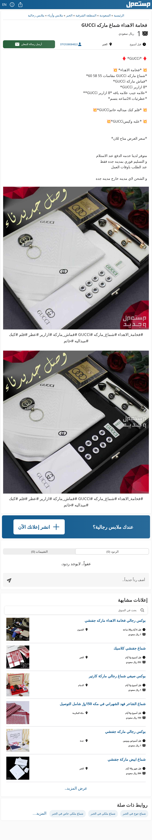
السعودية (105, 15)
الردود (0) (112, 551)
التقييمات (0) (39, 551)
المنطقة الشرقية (86, 15)
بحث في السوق (127, 610)
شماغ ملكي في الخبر (103, 813)
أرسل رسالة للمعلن (31, 44)
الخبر (69, 15)
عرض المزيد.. (76, 788)
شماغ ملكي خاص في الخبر (67, 813)
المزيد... (40, 813)
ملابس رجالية (36, 15)
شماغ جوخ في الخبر (134, 813)
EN (4, 4)
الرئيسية (119, 15)
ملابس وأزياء (55, 15)
